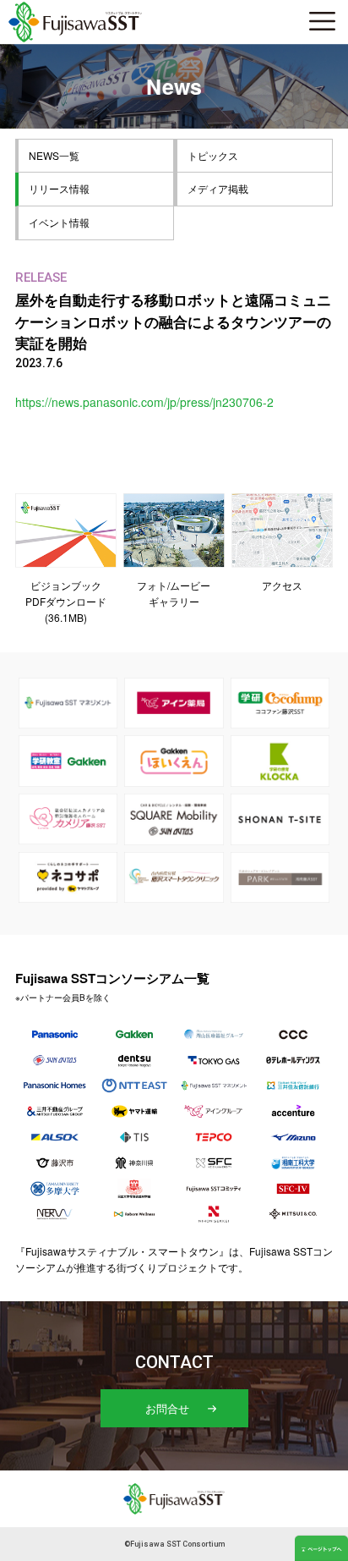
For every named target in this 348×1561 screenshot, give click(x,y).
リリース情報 (59, 188)
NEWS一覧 (54, 155)
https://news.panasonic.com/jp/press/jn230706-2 (144, 401)
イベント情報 (59, 222)
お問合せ (167, 1408)
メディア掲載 (218, 188)
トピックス (213, 155)
